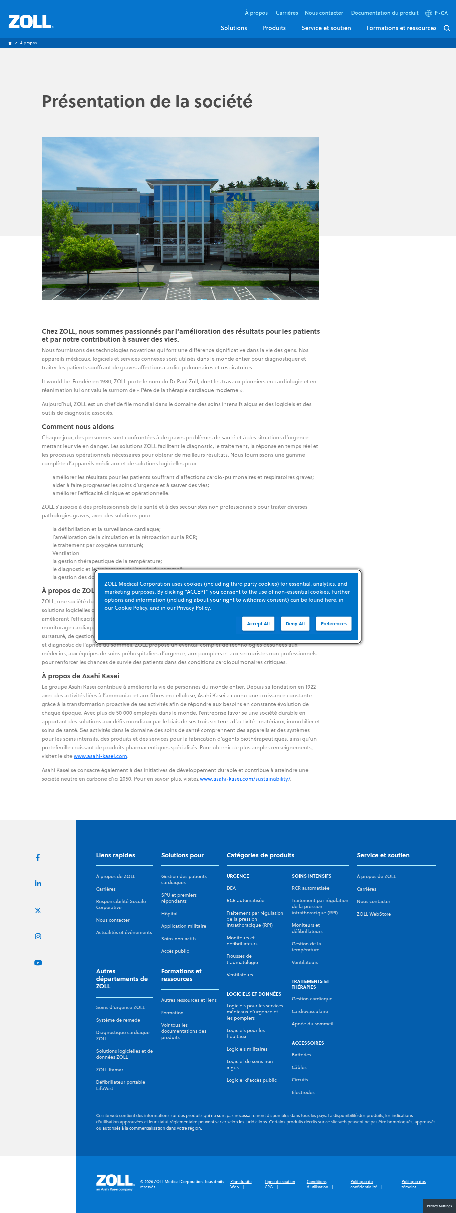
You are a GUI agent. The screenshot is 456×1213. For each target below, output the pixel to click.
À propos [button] (257, 12)
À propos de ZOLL (115, 876)
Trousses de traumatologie (242, 959)
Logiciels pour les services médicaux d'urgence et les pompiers (255, 1011)
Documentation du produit (385, 12)
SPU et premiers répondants (179, 898)
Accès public (175, 951)
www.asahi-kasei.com (100, 756)
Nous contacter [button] (325, 12)
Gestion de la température (306, 946)
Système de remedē (118, 1020)
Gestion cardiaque (312, 998)
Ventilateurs (240, 974)
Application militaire (183, 926)
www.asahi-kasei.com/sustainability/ (245, 778)
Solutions (234, 27)
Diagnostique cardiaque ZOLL (123, 1035)
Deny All (295, 623)
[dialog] (228, 606)
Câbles (299, 1067)
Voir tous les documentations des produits (183, 1031)
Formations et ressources (402, 27)
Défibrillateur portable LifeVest (120, 1085)
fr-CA (441, 13)
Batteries (301, 1054)
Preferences (334, 623)
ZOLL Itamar (109, 1069)
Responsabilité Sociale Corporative (121, 904)
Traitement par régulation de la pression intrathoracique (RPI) (255, 919)
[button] (437, 14)
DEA (231, 888)
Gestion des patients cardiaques (184, 879)
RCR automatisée (245, 900)
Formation (172, 1012)
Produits (274, 27)
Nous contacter (113, 920)
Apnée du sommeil (312, 1023)
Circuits (300, 1079)
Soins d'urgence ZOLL (120, 1007)
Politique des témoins (414, 1184)
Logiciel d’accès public (252, 1080)
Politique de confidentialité (364, 1184)
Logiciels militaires (247, 1049)
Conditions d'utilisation (317, 1184)
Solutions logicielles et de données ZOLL (124, 1054)
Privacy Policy (193, 607)
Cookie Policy (131, 607)
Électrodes (303, 1092)
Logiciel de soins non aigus (250, 1064)
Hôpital (169, 913)
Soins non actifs (178, 938)
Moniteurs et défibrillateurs (242, 940)
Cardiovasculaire (310, 1011)
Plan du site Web (241, 1184)
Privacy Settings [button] (439, 1205)
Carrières (287, 12)
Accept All (258, 623)
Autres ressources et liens (189, 1000)
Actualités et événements (124, 932)
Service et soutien (326, 27)
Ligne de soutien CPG (280, 1184)
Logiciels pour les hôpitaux (246, 1033)
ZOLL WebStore (374, 914)
